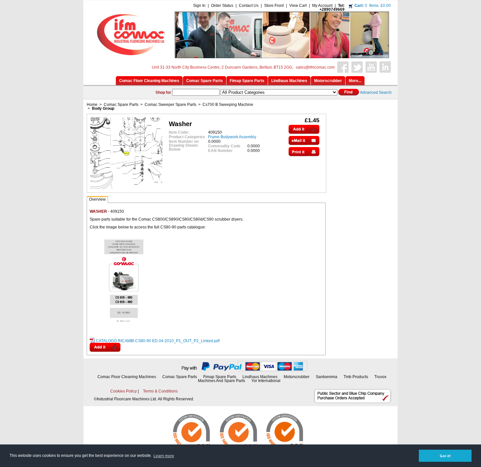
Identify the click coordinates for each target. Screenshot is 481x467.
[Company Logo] (239, 56)
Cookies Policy (123, 391)
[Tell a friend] (304, 143)
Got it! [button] (445, 456)
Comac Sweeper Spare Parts (170, 104)
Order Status (222, 5)
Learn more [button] (163, 456)
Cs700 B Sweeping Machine (228, 104)
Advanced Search (376, 92)
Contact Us (248, 5)
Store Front (274, 5)
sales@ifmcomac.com (315, 67)
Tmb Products (356, 377)
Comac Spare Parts (121, 104)
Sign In (199, 5)
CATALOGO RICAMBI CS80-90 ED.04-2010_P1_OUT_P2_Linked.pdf (158, 341)
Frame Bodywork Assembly (232, 137)
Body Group (103, 108)
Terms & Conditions (160, 391)
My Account (322, 5)
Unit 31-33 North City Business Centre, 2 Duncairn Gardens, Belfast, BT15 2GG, (222, 67)
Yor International (265, 380)
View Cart (298, 5)
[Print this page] (304, 154)
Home (92, 104)
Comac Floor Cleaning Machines (127, 377)
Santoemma (326, 377)
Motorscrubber (297, 377)
